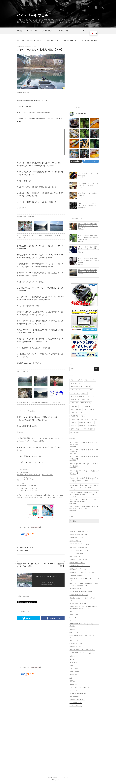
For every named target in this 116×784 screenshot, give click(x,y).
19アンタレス (90, 380)
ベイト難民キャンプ (78, 416)
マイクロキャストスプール (79, 419)
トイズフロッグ (85, 406)
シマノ (74, 406)
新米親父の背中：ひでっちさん (78, 569)
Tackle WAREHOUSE (76, 703)
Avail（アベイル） (75, 632)
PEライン (90, 396)
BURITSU (72, 611)
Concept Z (75, 393)
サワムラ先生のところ (37, 495)
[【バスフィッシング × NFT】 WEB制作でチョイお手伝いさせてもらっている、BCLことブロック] (94, 133)
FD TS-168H (30, 480)
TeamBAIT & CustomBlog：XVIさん (80, 531)
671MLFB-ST (76, 383)
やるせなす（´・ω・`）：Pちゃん (79, 559)
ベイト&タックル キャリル (77, 699)
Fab (84, 393)
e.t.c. (76, 31)
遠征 (91, 429)
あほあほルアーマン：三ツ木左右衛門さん (82, 572)
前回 (25, 246)
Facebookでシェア (54, 618)
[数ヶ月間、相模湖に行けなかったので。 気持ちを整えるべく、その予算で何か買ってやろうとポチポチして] (84, 143)
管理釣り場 (92, 425)
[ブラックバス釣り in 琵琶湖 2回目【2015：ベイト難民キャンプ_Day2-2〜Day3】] (73, 263)
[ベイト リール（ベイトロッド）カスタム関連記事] (73, 178)
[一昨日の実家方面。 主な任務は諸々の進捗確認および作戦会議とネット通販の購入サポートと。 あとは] (84, 133)
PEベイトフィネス (77, 396)
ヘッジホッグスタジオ (76, 706)
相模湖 (26, 550)
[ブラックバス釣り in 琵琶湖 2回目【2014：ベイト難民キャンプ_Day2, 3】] (73, 252)
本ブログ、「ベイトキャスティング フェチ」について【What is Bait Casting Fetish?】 (88, 205)
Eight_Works (32, 46)
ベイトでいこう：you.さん (77, 537)
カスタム (74, 403)
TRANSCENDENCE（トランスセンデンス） (82, 649)
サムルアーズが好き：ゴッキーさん (80, 550)
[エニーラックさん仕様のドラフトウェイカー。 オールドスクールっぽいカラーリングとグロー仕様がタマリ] (74, 143)
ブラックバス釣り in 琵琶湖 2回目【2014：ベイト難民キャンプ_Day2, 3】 (88, 249)
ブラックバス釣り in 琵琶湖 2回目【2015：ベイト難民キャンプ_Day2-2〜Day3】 (88, 260)
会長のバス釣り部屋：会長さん (78, 575)
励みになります (35, 527)
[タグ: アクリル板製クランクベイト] (73, 198)
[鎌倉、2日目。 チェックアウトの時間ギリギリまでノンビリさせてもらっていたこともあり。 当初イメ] (84, 153)
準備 (82, 422)
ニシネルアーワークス (76, 659)
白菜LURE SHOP (74, 656)
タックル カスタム (47, 31)
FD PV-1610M (33, 490)
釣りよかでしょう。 (75, 620)
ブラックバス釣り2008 (26, 547)
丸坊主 (21, 550)
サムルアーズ (86, 403)
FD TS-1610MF (32, 485)
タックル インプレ (32, 31)
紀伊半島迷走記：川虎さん (77, 562)
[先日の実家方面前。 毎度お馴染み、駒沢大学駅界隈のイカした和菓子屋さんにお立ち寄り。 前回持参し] (74, 123)
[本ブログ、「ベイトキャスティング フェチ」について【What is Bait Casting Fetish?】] (73, 208)
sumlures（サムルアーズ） (77, 643)
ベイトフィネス (76, 412)
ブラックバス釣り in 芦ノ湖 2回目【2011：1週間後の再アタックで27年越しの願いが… (88, 237)
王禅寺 (90, 422)
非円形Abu (75, 432)
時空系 (38, 402)
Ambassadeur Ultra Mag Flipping (81, 390)
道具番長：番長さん (75, 541)
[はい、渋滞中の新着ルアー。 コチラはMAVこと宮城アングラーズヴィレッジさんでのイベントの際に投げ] (74, 133)
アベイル (85, 399)
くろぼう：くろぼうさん (76, 553)
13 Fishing (72, 629)
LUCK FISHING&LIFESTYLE (78, 693)
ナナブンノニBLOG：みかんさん (79, 595)
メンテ (94, 419)
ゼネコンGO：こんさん (76, 556)
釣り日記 (19, 31)
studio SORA (73, 690)
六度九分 (72, 665)
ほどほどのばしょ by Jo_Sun (78, 603)
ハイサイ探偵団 (74, 614)
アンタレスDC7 (21, 485)
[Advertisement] (40, 142)
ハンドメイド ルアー (64, 31)
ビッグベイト (88, 409)
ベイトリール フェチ (32, 15)
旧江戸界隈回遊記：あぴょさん (78, 534)
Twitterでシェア (30, 618)
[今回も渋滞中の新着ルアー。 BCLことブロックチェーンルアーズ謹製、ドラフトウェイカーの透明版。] (94, 123)
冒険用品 (72, 681)
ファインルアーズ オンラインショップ (80, 687)
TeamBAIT (75, 399)
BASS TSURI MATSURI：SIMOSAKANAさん (82, 591)
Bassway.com (73, 684)
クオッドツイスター (47, 474)
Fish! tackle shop (74, 696)
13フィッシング (76, 380)
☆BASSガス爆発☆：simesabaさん (80, 566)
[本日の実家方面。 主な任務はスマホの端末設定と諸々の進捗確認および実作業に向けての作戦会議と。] (84, 123)
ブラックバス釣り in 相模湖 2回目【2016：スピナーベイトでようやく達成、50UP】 (88, 226)
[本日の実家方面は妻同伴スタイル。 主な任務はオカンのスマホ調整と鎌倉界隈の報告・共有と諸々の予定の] (94, 143)
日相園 (34, 193)
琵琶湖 (74, 425)
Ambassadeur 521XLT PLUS (80, 386)
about (84, 31)
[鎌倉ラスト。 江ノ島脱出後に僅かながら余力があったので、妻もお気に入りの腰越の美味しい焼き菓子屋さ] (74, 153)
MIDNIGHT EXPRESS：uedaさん (79, 544)
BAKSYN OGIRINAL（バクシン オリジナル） (82, 653)
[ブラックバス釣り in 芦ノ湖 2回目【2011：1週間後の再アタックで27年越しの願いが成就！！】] (73, 240)
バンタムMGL (76, 409)
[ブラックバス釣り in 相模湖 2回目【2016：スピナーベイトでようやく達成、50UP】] (73, 229)
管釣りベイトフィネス (78, 429)
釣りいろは (73, 617)
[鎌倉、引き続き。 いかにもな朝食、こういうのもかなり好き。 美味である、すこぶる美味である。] (94, 153)
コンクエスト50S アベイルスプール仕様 (28, 474)
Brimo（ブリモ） (74, 640)
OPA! (71, 678)
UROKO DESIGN (74, 671)
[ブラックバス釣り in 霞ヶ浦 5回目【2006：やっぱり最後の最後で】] (73, 275)
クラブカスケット (75, 674)
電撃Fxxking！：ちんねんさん (78, 547)
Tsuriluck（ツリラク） (76, 588)
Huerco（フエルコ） (75, 646)
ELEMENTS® (73, 662)
